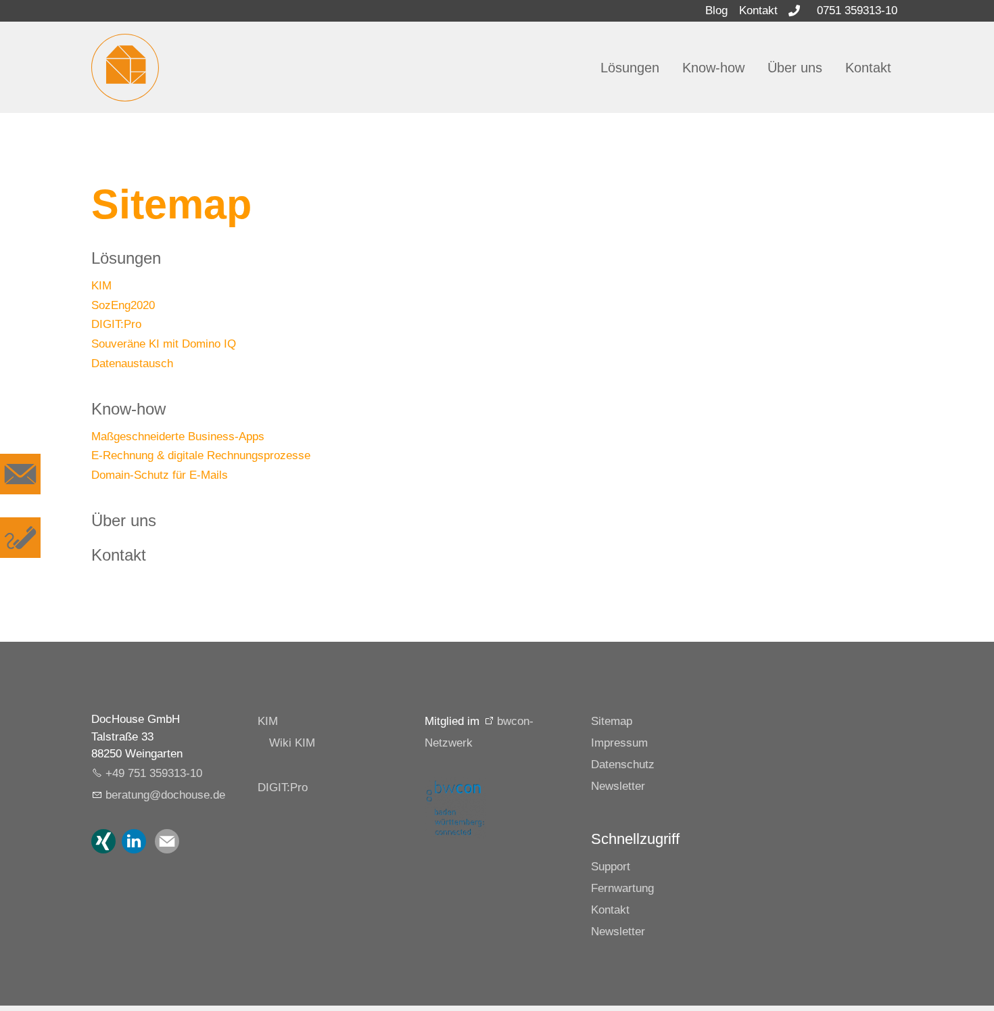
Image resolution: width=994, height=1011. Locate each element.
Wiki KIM (292, 742)
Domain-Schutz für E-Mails (159, 475)
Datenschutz (623, 764)
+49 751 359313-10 (153, 773)
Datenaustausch (132, 363)
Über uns (794, 67)
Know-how (713, 67)
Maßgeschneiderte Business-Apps (177, 436)
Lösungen (629, 67)
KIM (101, 285)
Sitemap (611, 721)
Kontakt (758, 10)
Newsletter (618, 786)
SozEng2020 (123, 305)
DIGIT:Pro (116, 324)
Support (610, 866)
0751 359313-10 (857, 10)
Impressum (619, 742)
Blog (716, 10)
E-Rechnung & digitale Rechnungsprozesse (200, 455)
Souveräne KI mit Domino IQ (163, 343)
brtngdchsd (162, 795)
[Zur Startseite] (125, 67)
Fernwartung (622, 888)
